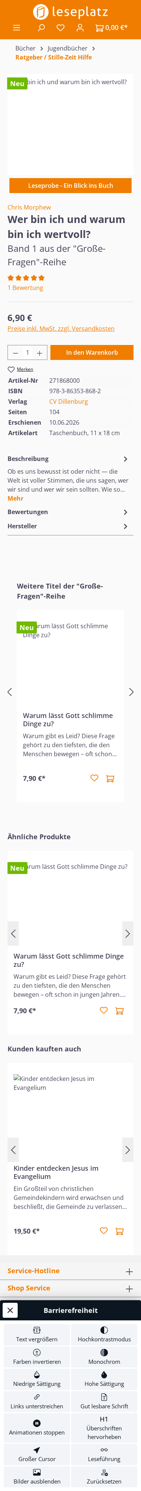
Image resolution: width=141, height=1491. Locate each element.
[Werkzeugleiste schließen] (10, 1310)
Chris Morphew (29, 207)
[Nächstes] (131, 692)
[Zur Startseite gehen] (70, 12)
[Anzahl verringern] (15, 352)
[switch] (37, 1334)
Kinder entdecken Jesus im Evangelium (56, 1172)
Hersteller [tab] (22, 526)
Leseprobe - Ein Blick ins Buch (70, 185)
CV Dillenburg (68, 401)
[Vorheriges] (9, 692)
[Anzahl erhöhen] (40, 352)
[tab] (69, 478)
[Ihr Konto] (80, 27)
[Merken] (94, 778)
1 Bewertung (25, 288)
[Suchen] (41, 27)
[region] (70, 119)
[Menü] (17, 27)
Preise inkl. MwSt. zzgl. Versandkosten (61, 328)
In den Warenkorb (92, 352)
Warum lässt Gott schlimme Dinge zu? (68, 719)
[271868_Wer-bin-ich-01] (70, 119)
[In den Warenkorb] (110, 778)
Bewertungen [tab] (28, 512)
